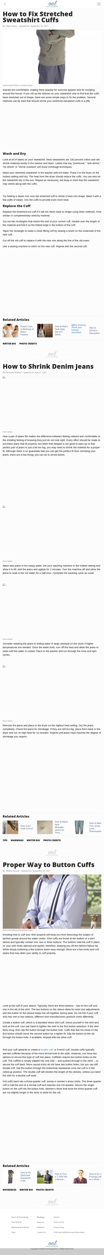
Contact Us (41, 1232)
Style (13, 1232)
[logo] (52, 4)
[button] (5, 4)
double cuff (46, 1049)
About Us (40, 1222)
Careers (57, 1217)
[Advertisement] (52, 130)
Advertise (40, 1227)
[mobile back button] (5, 4)
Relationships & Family (20, 1227)
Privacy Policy (59, 1227)
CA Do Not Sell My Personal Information (69, 1232)
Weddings (41, 1217)
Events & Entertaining (20, 1217)
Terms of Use (59, 1222)
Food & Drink (17, 1222)
